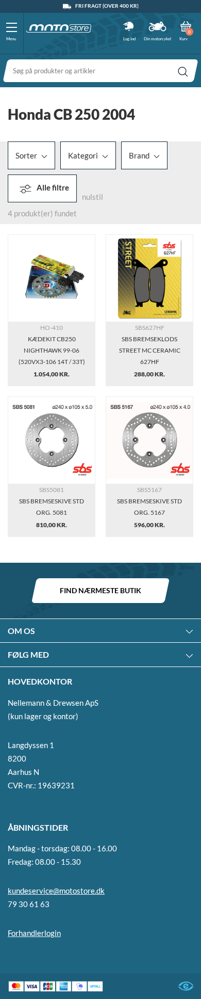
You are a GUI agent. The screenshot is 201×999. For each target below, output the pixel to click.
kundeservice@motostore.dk (56, 890)
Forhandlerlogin (34, 933)
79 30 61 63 (28, 904)
